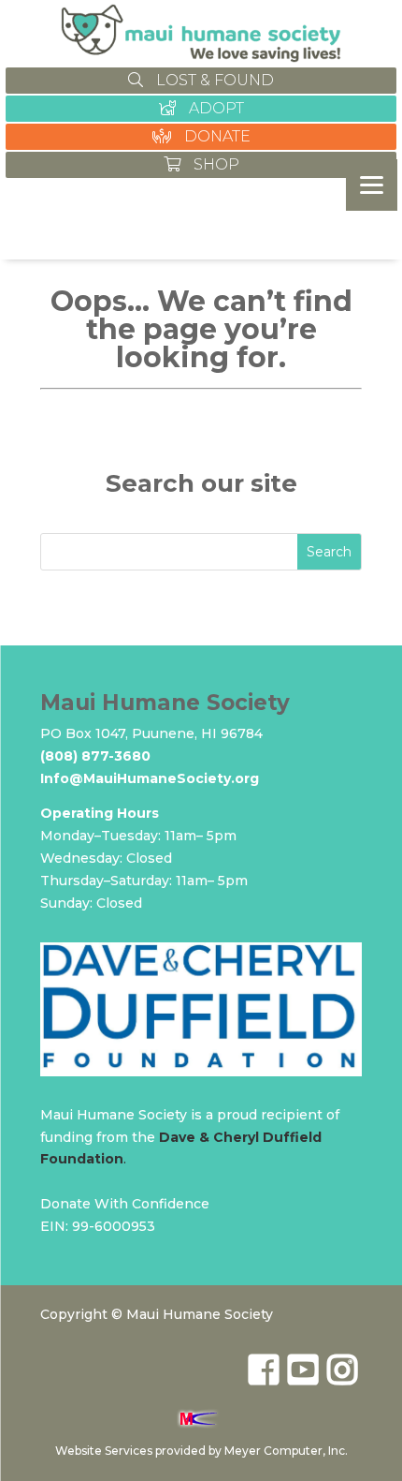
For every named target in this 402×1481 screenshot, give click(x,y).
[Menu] (371, 185)
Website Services (103, 1451)
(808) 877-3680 (95, 756)
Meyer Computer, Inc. (286, 1451)
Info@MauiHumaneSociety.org (149, 778)
